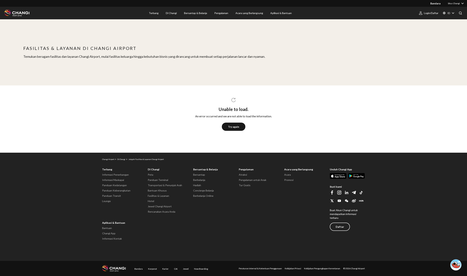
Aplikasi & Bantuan (113, 222)
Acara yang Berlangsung (298, 169)
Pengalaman (246, 169)
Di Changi (153, 169)
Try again (233, 126)
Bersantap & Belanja (205, 169)
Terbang (107, 169)
